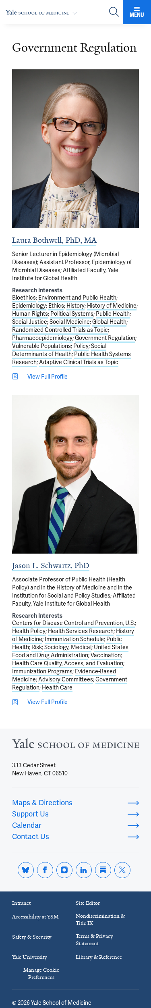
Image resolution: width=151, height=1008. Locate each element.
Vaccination (106, 655)
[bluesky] (26, 870)
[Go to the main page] (43, 12)
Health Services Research (81, 631)
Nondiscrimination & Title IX (100, 919)
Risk (36, 647)
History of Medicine (112, 305)
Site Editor (88, 903)
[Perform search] (114, 12)
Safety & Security (32, 936)
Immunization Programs (42, 671)
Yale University (29, 957)
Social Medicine (70, 321)
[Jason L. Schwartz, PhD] (75, 474)
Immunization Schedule (74, 639)
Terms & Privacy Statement (94, 940)
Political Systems (71, 313)
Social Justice (29, 321)
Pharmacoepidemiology (42, 338)
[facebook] (45, 870)
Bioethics (24, 297)
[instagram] (64, 870)
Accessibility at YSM (35, 916)
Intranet (21, 903)
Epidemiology (29, 305)
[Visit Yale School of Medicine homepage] (75, 745)
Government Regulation (105, 338)
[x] (122, 870)
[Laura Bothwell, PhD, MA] (75, 148)
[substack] (103, 870)
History (75, 305)
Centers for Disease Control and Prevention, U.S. (73, 623)
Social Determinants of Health (59, 350)
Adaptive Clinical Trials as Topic (78, 362)
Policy (81, 346)
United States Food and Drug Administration (70, 651)
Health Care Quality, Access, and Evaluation (67, 663)
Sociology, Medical (67, 647)
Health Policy (29, 631)
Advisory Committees (65, 679)
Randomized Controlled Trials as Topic (60, 329)
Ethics (56, 305)
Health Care (57, 687)
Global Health (109, 321)
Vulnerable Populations (41, 346)
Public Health (113, 313)
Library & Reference (99, 957)
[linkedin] (84, 870)
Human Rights (30, 313)
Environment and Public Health (77, 297)
